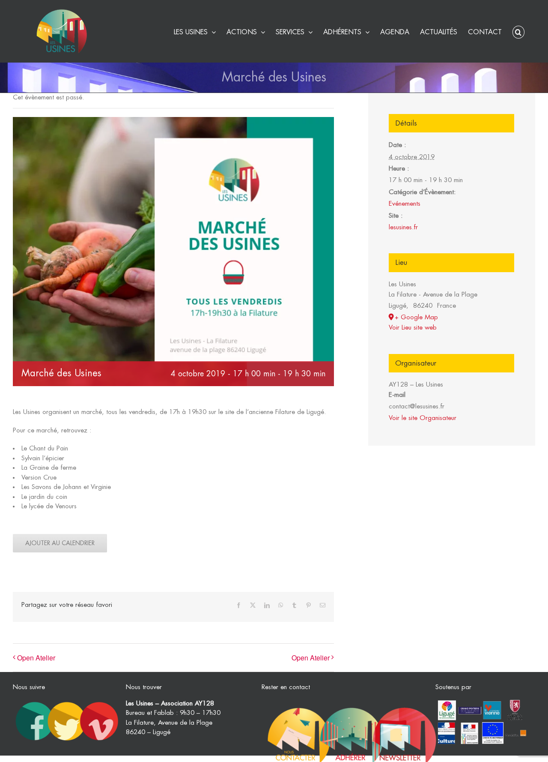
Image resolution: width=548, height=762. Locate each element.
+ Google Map (416, 317)
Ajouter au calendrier (60, 543)
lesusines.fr (403, 227)
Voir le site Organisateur (422, 418)
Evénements (404, 204)
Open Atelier (36, 658)
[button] (518, 31)
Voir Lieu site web (413, 327)
